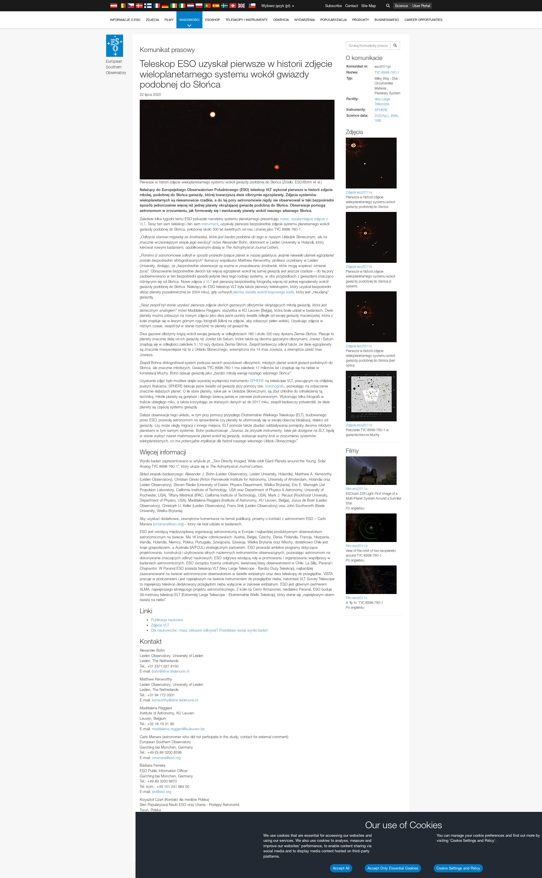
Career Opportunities (423, 20)
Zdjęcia (152, 20)
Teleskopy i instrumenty (247, 20)
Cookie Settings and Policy (458, 868)
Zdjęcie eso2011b (359, 267)
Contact (351, 5)
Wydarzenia (304, 20)
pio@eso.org (161, 791)
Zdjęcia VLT (160, 625)
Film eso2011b (357, 546)
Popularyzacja (333, 20)
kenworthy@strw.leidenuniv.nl (175, 700)
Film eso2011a (356, 489)
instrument (210, 224)
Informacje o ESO (125, 20)
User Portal (421, 5)
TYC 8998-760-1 (387, 72)
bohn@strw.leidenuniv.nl (170, 671)
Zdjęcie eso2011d (359, 425)
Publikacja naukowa (167, 619)
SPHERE (257, 380)
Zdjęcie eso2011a (359, 192)
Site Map (368, 5)
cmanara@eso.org (168, 524)
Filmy (169, 20)
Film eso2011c (356, 598)
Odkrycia (281, 20)
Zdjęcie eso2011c (359, 346)
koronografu (274, 386)
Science (401, 5)
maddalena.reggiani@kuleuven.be (178, 729)
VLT (209, 281)
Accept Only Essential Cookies (393, 868)
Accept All (341, 868)
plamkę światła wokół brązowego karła (263, 292)
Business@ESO (387, 20)
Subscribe (333, 5)
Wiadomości (189, 20)
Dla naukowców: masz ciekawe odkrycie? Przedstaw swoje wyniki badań (209, 630)
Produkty (360, 20)
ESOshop (212, 20)
